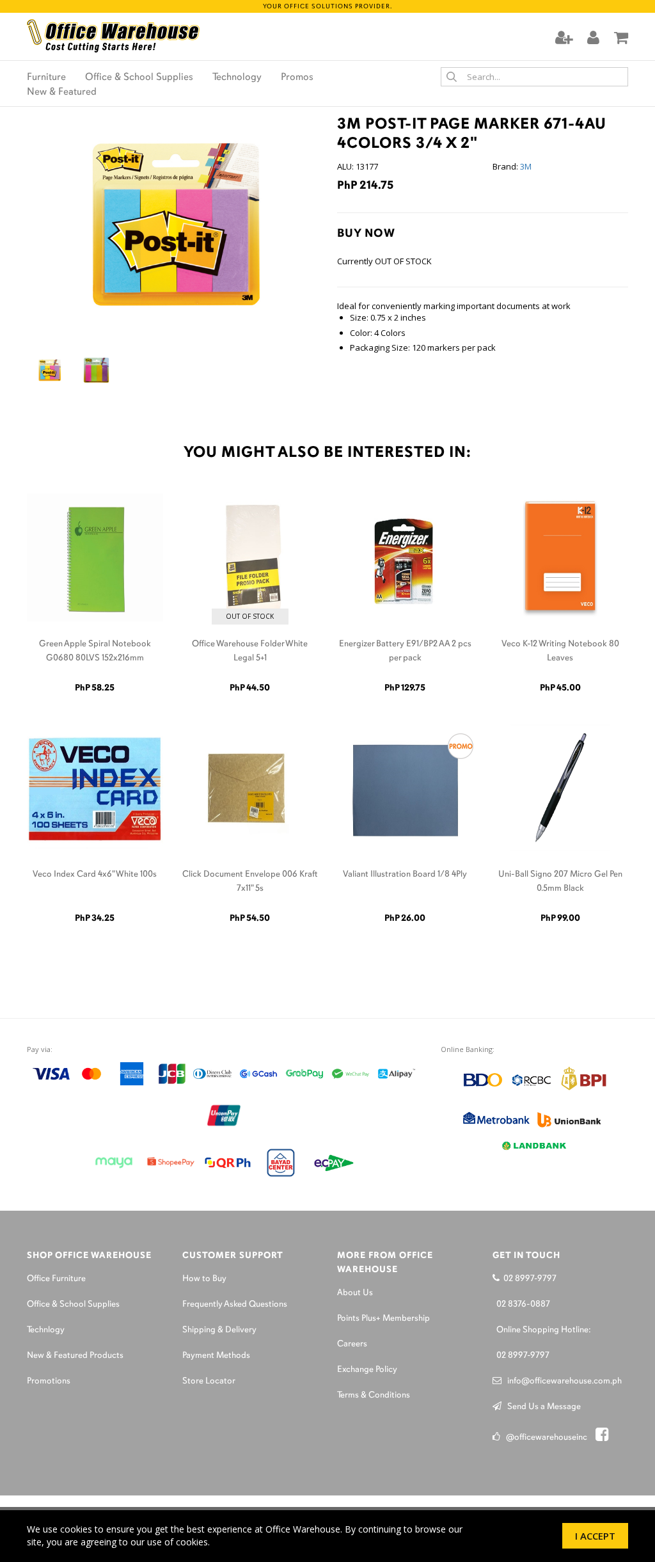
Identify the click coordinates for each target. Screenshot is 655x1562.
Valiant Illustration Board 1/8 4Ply (405, 874)
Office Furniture (56, 1279)
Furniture (46, 77)
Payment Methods (216, 1355)
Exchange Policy (367, 1370)
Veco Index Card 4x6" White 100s (95, 874)
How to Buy (204, 1279)
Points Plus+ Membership (383, 1318)
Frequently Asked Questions (234, 1304)
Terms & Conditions (373, 1395)
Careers (352, 1344)
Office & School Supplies (139, 77)
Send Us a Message (541, 1407)
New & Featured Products (75, 1355)
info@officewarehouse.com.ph (561, 1381)
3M (526, 166)
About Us (355, 1293)
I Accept (595, 1535)
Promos (297, 77)
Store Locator (208, 1381)
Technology (237, 77)
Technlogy (46, 1330)
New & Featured (62, 92)
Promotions (48, 1381)
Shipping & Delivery (219, 1330)
